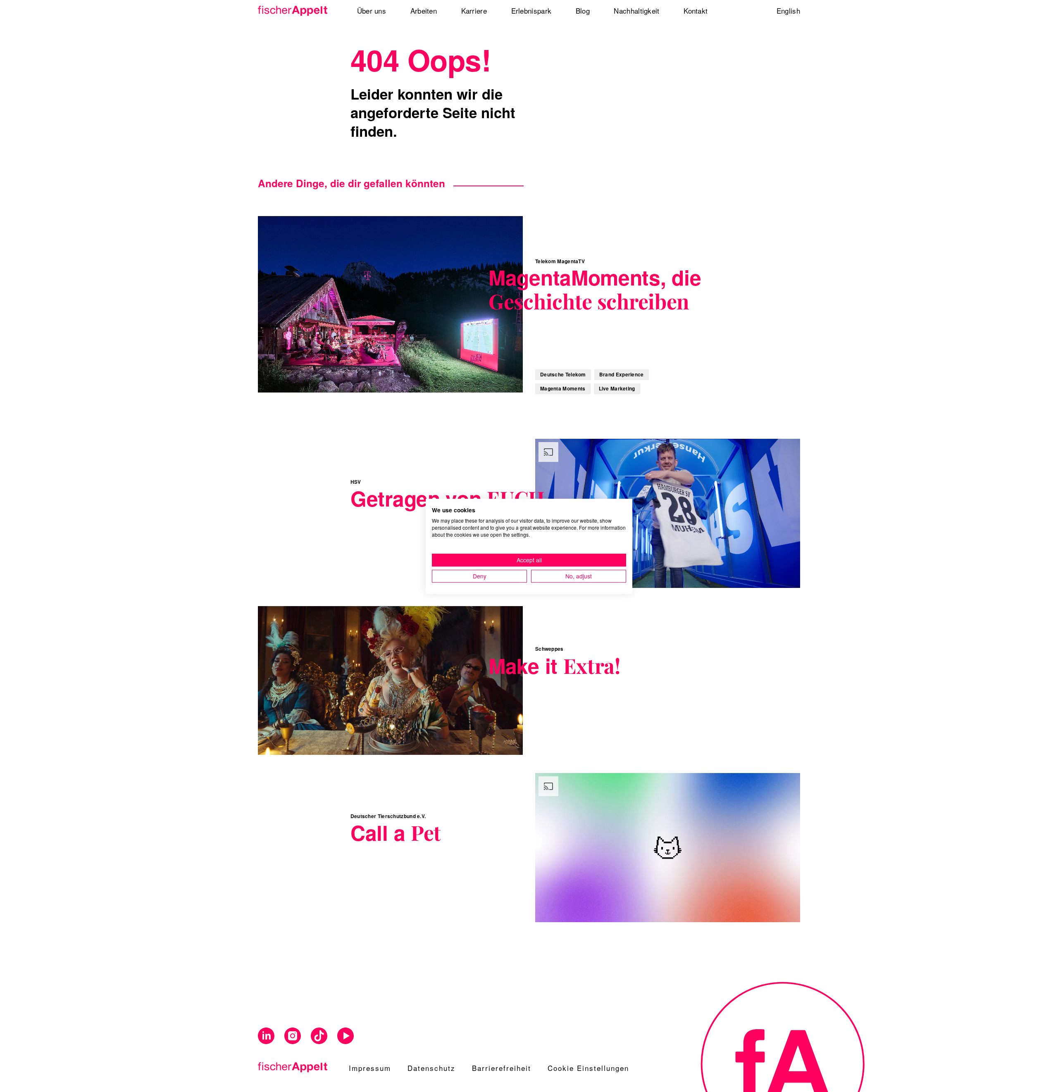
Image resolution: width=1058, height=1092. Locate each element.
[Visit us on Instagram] (292, 1036)
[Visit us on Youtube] (345, 1036)
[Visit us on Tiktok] (319, 1036)
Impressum (370, 1068)
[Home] (295, 11)
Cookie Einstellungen (588, 1068)
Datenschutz (431, 1068)
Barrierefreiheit (501, 1068)
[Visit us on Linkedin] (266, 1036)
